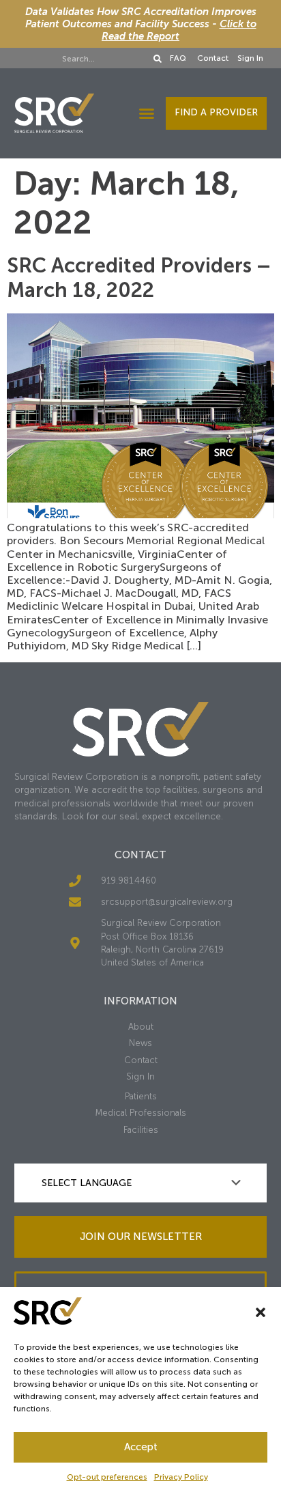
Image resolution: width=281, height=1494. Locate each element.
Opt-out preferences (107, 1477)
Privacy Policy (181, 1477)
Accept (141, 1447)
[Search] (157, 59)
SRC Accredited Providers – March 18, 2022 (139, 277)
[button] (260, 1312)
